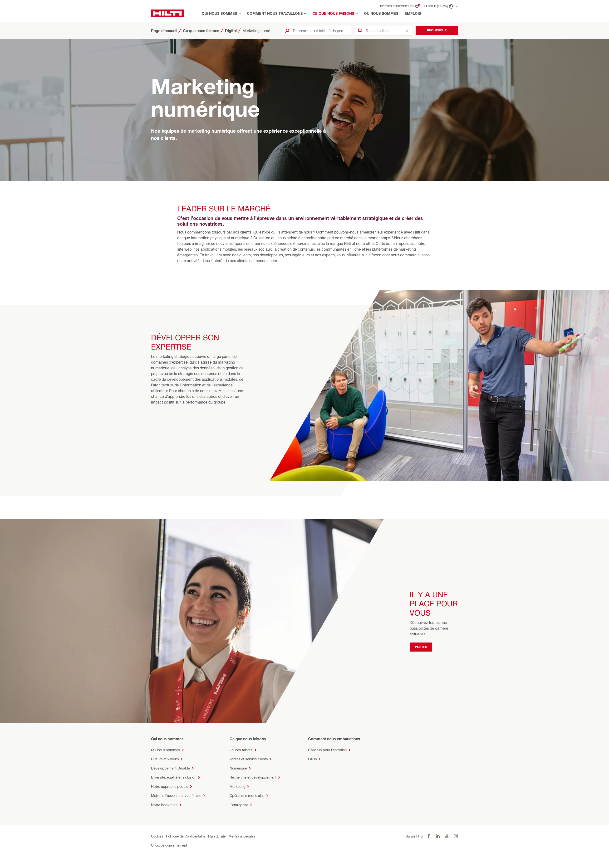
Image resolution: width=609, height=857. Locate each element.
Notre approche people (169, 786)
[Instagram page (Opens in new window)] (456, 836)
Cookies (157, 836)
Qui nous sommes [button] (219, 13)
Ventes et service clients (249, 758)
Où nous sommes (381, 13)
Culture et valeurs (165, 758)
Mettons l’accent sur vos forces (176, 795)
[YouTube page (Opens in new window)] (447, 836)
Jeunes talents (241, 749)
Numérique (238, 768)
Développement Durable (170, 768)
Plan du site (217, 836)
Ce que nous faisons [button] (333, 13)
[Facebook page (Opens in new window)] (429, 836)
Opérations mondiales (247, 795)
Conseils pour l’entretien (327, 749)
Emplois (413, 13)
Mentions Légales (242, 836)
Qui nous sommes (165, 749)
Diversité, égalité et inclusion (173, 777)
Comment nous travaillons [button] (275, 13)
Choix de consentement (169, 845)
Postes (421, 647)
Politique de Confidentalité (185, 836)
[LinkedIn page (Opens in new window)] (438, 836)
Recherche (437, 30)
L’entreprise (239, 804)
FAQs (312, 758)
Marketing (238, 786)
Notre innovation (164, 804)
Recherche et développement (253, 777)
